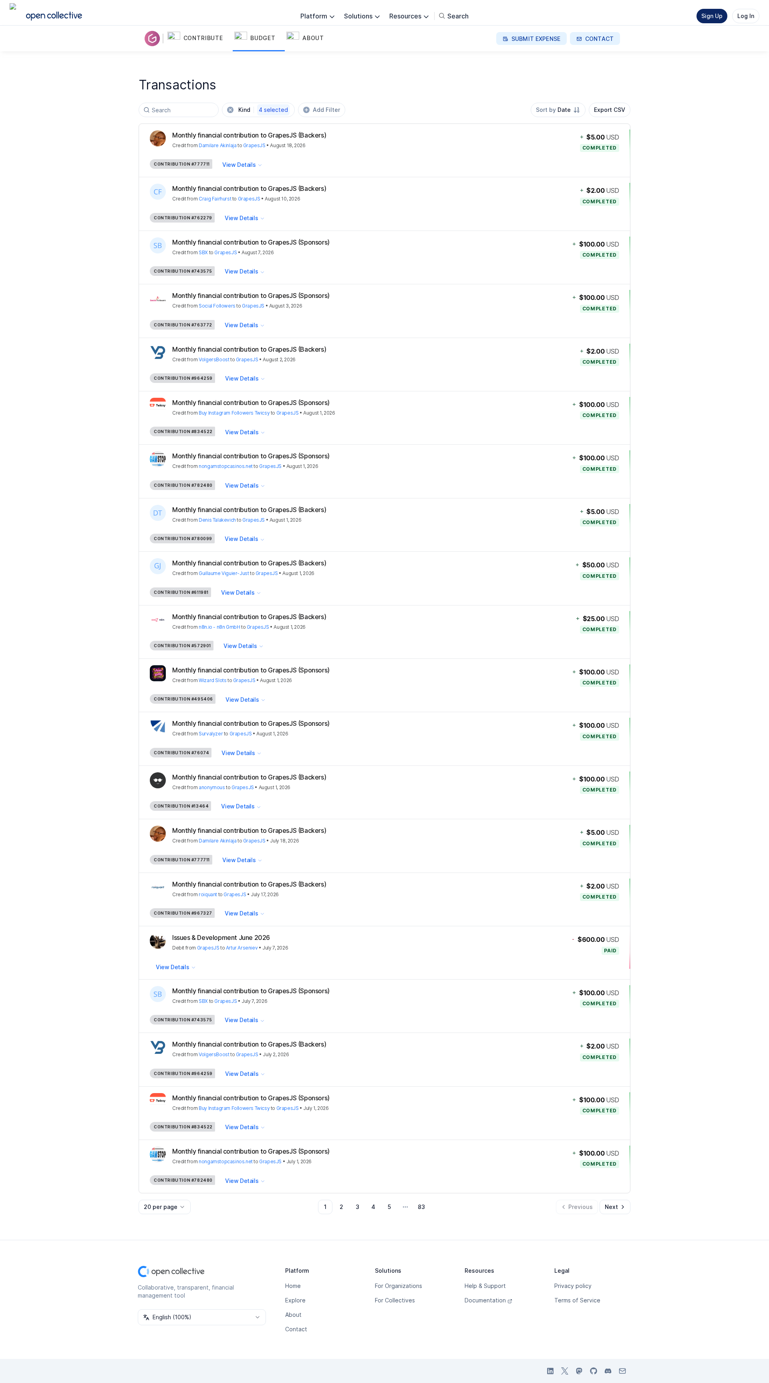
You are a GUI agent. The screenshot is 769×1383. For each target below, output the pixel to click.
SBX (203, 252)
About (293, 1314)
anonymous (212, 787)
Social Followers (217, 306)
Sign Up (712, 15)
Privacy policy (573, 1285)
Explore (295, 1300)
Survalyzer (211, 734)
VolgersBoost (214, 359)
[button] (199, 38)
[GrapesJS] (153, 38)
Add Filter (326, 109)
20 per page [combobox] (160, 1206)
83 (421, 1206)
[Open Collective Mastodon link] (579, 1371)
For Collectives (395, 1300)
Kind (263, 109)
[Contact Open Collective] (622, 1371)
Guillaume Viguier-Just (224, 573)
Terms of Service (577, 1300)
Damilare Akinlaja (217, 145)
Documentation (485, 1300)
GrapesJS (254, 145)
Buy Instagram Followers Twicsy (234, 413)
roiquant (208, 894)
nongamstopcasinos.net (226, 466)
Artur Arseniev (242, 948)
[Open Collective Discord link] (608, 1371)
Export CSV (609, 109)
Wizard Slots (212, 680)
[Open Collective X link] (564, 1371)
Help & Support (485, 1285)
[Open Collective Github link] (593, 1371)
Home (293, 1285)
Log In (745, 15)
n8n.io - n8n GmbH (219, 627)
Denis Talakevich (217, 520)
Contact (296, 1329)
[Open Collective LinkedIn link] (550, 1371)
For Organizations (398, 1285)
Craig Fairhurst (215, 199)
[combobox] (558, 110)
